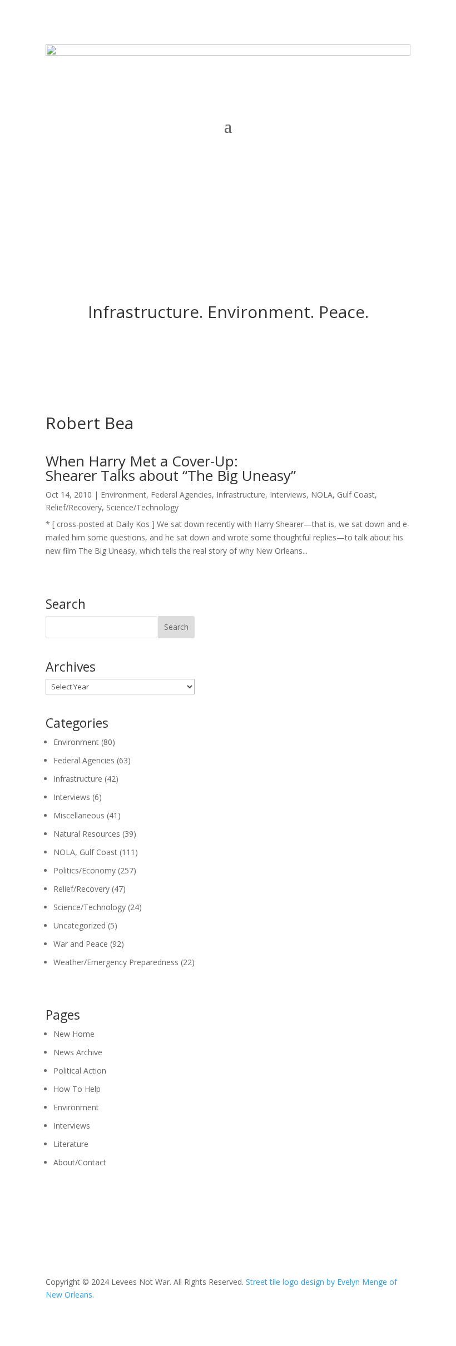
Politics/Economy (84, 870)
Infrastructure (240, 494)
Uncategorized (79, 925)
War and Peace (80, 943)
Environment (123, 494)
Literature (70, 1144)
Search (176, 627)
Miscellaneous (79, 815)
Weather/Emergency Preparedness (116, 962)
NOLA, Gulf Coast (343, 494)
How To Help (77, 1089)
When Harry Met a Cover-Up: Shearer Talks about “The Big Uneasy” (171, 468)
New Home (74, 1034)
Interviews (288, 494)
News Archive (77, 1052)
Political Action (79, 1070)
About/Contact (79, 1162)
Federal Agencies (181, 494)
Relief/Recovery (74, 507)
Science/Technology (142, 507)
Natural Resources (86, 833)
